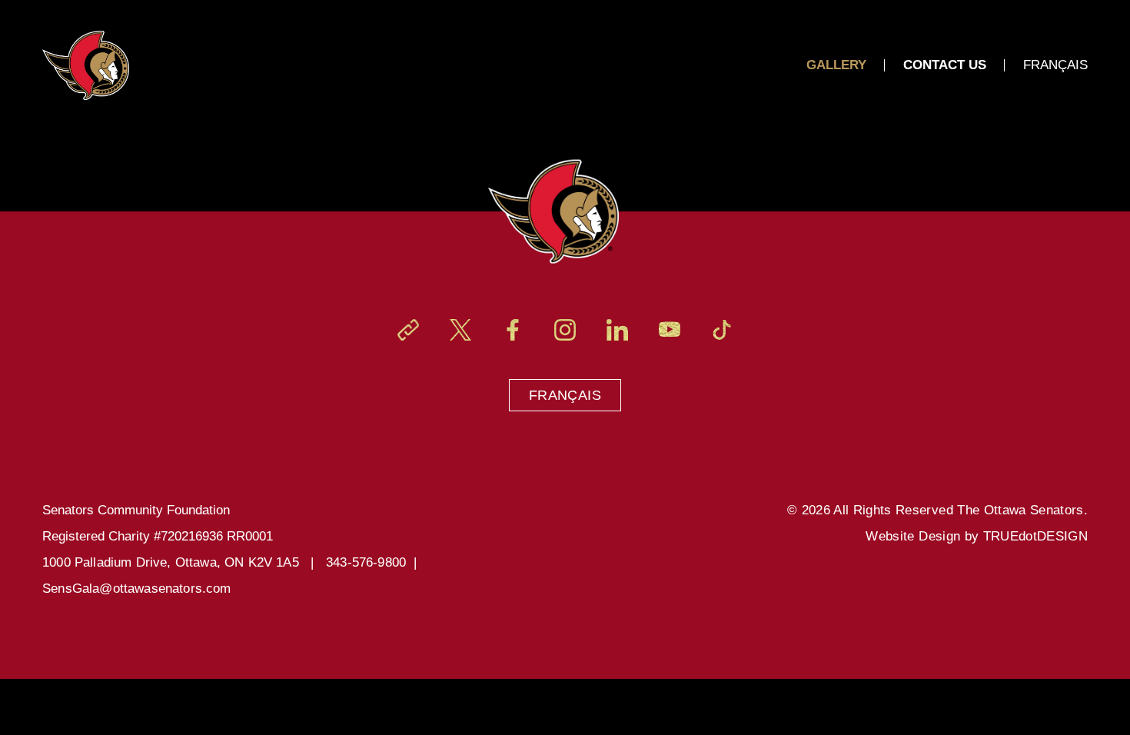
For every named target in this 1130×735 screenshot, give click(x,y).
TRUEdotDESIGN (1035, 536)
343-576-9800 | (375, 562)
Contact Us (944, 65)
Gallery (836, 65)
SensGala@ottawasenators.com (136, 588)
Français (565, 395)
